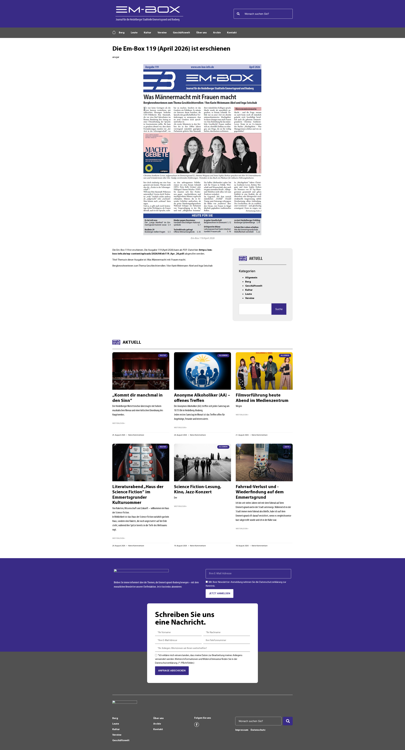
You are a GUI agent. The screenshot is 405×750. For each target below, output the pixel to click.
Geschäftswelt (181, 32)
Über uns (201, 32)
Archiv (217, 32)
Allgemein (251, 277)
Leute (134, 32)
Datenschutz (258, 730)
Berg (122, 32)
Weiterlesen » (118, 423)
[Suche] (288, 721)
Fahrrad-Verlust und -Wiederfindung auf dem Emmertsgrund (260, 492)
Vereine (162, 32)
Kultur (147, 32)
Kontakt (232, 32)
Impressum (241, 730)
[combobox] (263, 14)
